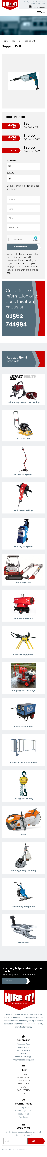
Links (23, 1087)
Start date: (11, 161)
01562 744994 (39, 7)
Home (5, 41)
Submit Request (20, 247)
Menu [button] (43, 13)
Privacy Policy (23, 1081)
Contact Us (8, 981)
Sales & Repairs (23, 1078)
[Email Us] (30, 7)
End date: (11, 173)
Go (34, 1141)
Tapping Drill (29, 41)
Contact (23, 1093)
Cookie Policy (23, 1090)
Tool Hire (16, 41)
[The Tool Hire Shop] (24, 1001)
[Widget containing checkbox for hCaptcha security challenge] (23, 239)
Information (23, 1084)
